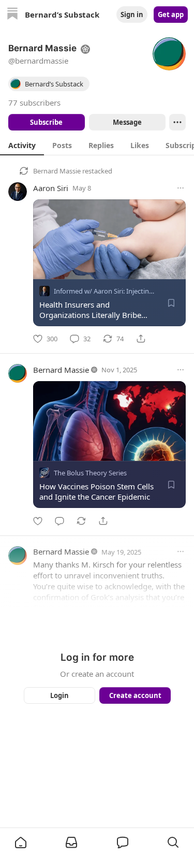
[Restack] (81, 521)
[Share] (141, 338)
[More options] (180, 188)
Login (59, 695)
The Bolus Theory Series (90, 473)
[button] (20, 842)
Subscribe (46, 122)
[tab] (22, 145)
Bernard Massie (57, 171)
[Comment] (59, 521)
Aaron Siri (50, 188)
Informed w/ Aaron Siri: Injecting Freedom (118, 291)
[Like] (38, 521)
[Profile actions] (177, 122)
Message (126, 122)
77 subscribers (34, 102)
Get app (171, 14)
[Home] (12, 14)
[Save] (171, 303)
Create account (135, 695)
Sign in (132, 14)
